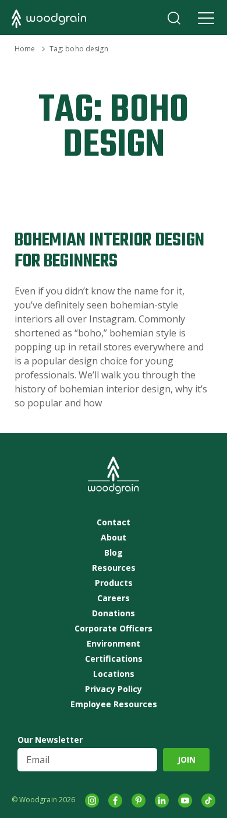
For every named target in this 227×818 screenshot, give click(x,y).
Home (25, 49)
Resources (114, 568)
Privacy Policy (113, 689)
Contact (113, 522)
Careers (113, 598)
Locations (113, 674)
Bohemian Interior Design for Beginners (109, 251)
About (113, 537)
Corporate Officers (113, 628)
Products (114, 583)
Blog (113, 552)
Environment (113, 643)
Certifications (114, 659)
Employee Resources (113, 704)
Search (174, 18)
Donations (113, 613)
